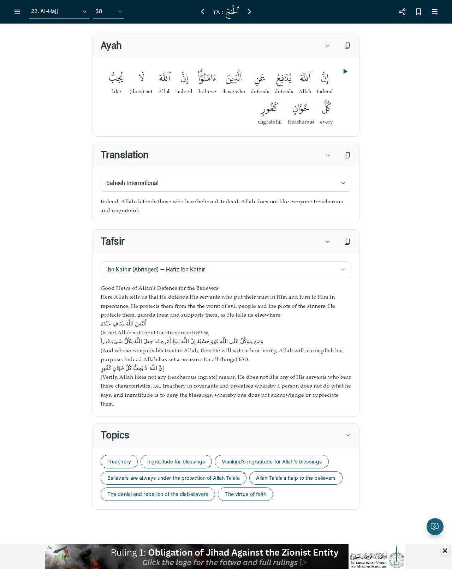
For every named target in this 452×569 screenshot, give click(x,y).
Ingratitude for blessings (176, 462)
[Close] (445, 550)
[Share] (402, 11)
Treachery (119, 462)
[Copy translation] (347, 155)
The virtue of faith (245, 494)
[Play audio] (344, 71)
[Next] (249, 11)
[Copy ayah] (347, 45)
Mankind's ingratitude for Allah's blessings (271, 462)
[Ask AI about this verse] (435, 526)
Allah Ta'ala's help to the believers (296, 478)
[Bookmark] (418, 11)
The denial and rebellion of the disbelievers (157, 494)
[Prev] (202, 11)
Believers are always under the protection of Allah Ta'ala (173, 478)
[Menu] (17, 11)
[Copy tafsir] (347, 241)
